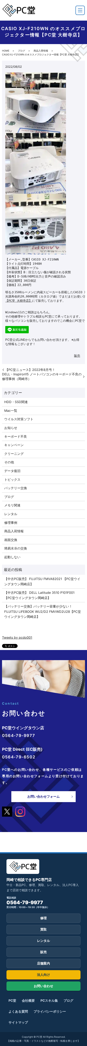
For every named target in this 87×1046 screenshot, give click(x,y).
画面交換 (10, 540)
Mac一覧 (10, 411)
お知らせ (10, 428)
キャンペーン (14, 445)
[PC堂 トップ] (18, 10)
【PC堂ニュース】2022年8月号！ (30, 370)
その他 (9, 462)
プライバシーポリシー (50, 1011)
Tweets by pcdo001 (17, 637)
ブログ (21, 50)
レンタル (10, 514)
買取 (43, 929)
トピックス (12, 479)
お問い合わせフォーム (43, 796)
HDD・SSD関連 (16, 402)
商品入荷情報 (41, 50)
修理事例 (10, 523)
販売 (77, 356)
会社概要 (28, 1000)
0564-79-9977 (24, 902)
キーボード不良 (15, 436)
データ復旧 (12, 471)
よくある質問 (18, 1011)
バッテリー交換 (15, 488)
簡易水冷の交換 (15, 548)
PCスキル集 (49, 1000)
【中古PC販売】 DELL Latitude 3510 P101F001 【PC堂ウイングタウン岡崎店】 (39, 595)
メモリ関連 (12, 505)
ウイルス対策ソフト (18, 419)
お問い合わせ (43, 986)
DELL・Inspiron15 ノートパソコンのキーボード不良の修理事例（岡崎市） (42, 376)
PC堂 (12, 1000)
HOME (5, 50)
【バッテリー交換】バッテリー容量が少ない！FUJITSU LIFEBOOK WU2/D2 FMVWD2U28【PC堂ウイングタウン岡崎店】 (42, 611)
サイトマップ (18, 1022)
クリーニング (14, 454)
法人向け (43, 975)
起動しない (12, 557)
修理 (43, 918)
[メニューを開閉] (80, 10)
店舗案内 (43, 963)
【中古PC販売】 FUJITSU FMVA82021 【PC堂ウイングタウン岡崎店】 (42, 581)
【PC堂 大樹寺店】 (18, 301)
